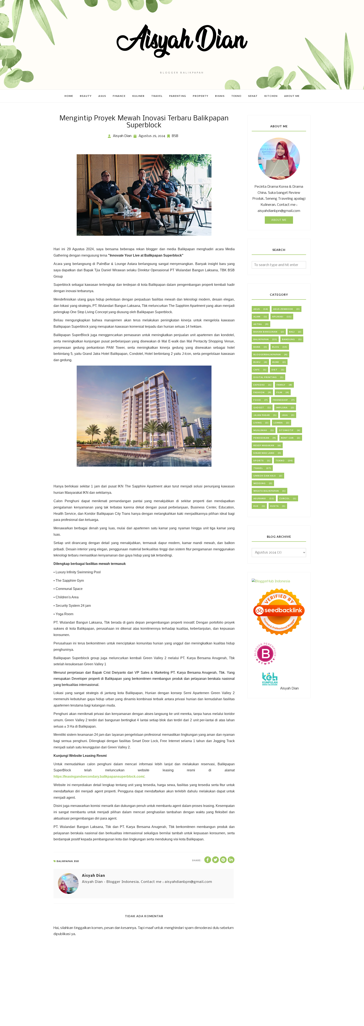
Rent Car (287, 437)
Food (257, 400)
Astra (257, 324)
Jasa (285, 415)
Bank (256, 347)
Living (257, 422)
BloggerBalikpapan (267, 354)
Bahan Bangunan (265, 331)
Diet (275, 369)
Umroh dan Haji (264, 475)
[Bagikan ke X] (215, 859)
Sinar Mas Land (263, 453)
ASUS (256, 309)
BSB (175, 136)
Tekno (280, 460)
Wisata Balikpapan (266, 491)
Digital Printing (265, 377)
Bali (292, 331)
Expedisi (259, 384)
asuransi (259, 498)
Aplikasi (277, 316)
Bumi (275, 362)
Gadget (258, 407)
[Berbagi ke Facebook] (207, 859)
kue (255, 506)
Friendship (280, 400)
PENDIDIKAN (261, 437)
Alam (256, 316)
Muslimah (260, 430)
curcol (284, 498)
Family (281, 384)
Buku (257, 362)
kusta (274, 506)
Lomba (278, 422)
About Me (278, 220)
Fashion (259, 392)
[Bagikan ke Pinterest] (223, 859)
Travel (258, 468)
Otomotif (286, 430)
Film (279, 392)
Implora (282, 407)
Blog (275, 347)
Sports (258, 460)
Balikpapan (65, 861)
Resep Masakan (263, 445)
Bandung (288, 339)
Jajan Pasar (261, 415)
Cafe (256, 369)
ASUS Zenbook (283, 309)
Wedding (259, 483)
